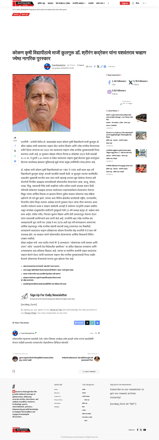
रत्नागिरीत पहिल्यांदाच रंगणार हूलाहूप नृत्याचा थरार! (119, 166)
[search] (133, 3)
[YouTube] (145, 430)
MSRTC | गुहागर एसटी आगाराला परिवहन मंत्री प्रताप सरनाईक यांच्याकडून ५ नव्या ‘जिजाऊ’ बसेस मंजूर (119, 117)
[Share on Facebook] (94, 66)
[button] (101, 66)
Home (14, 9)
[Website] (96, 333)
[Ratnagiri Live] (23, 3)
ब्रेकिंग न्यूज (109, 140)
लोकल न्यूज (25, 14)
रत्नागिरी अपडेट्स (123, 140)
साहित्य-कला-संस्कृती (111, 158)
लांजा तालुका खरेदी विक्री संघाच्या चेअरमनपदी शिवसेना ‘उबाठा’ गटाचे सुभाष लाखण (48, 270)
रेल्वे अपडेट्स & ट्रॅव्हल (117, 122)
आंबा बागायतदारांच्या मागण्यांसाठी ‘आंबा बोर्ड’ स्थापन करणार (41, 266)
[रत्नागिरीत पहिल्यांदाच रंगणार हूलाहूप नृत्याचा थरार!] (141, 169)
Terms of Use (56, 310)
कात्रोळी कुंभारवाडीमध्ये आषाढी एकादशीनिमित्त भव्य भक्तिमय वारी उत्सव (44, 284)
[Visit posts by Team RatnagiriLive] (47, 66)
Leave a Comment (90, 371)
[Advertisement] (79, 33)
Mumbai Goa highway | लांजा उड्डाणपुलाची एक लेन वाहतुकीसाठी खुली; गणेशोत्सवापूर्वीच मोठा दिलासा (119, 135)
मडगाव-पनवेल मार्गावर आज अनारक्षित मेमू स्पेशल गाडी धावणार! (42, 274)
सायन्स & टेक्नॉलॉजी (111, 125)
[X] (138, 82)
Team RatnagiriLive (58, 65)
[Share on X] (98, 66)
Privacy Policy (30, 313)
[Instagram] (116, 91)
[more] (108, 3)
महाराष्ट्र (16, 14)
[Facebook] (99, 333)
